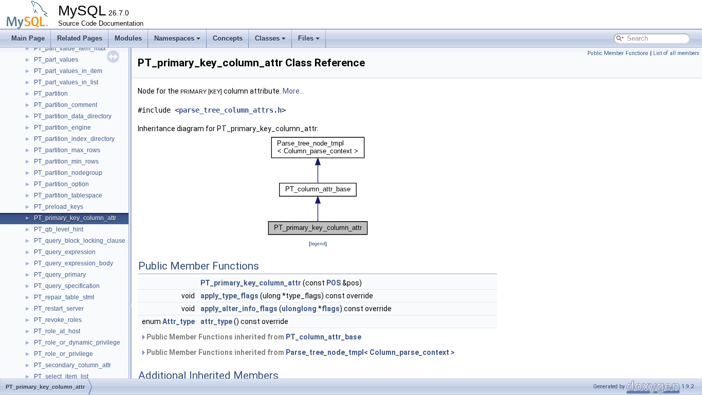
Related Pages (79, 38)
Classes (267, 38)
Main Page (28, 38)
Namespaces (174, 38)
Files (305, 38)
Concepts (228, 38)
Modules (128, 38)
